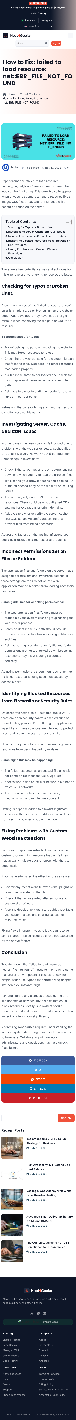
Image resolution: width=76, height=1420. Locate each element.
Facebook (40, 1060)
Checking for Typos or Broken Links (31, 227)
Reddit (40, 1079)
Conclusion (15, 257)
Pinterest (40, 1098)
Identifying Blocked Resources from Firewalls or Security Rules (39, 242)
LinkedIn (40, 1088)
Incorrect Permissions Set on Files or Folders (37, 236)
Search (66, 1118)
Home (11, 94)
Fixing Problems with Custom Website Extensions (32, 251)
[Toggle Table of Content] (66, 222)
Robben (15, 167)
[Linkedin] (44, 1313)
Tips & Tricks (28, 94)
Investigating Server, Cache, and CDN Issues (36, 231)
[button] (38, 26)
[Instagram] (38, 1313)
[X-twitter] (32, 1313)
